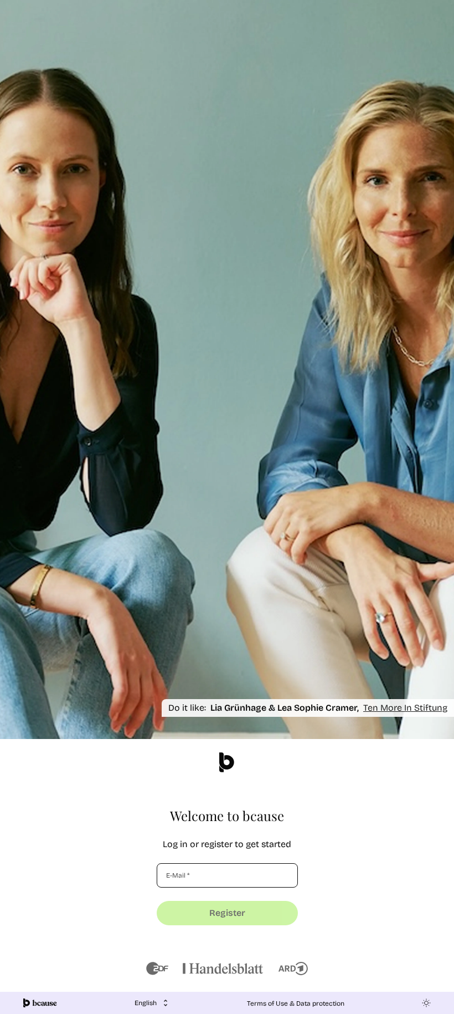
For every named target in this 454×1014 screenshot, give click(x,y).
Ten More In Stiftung (405, 707)
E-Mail (178, 875)
